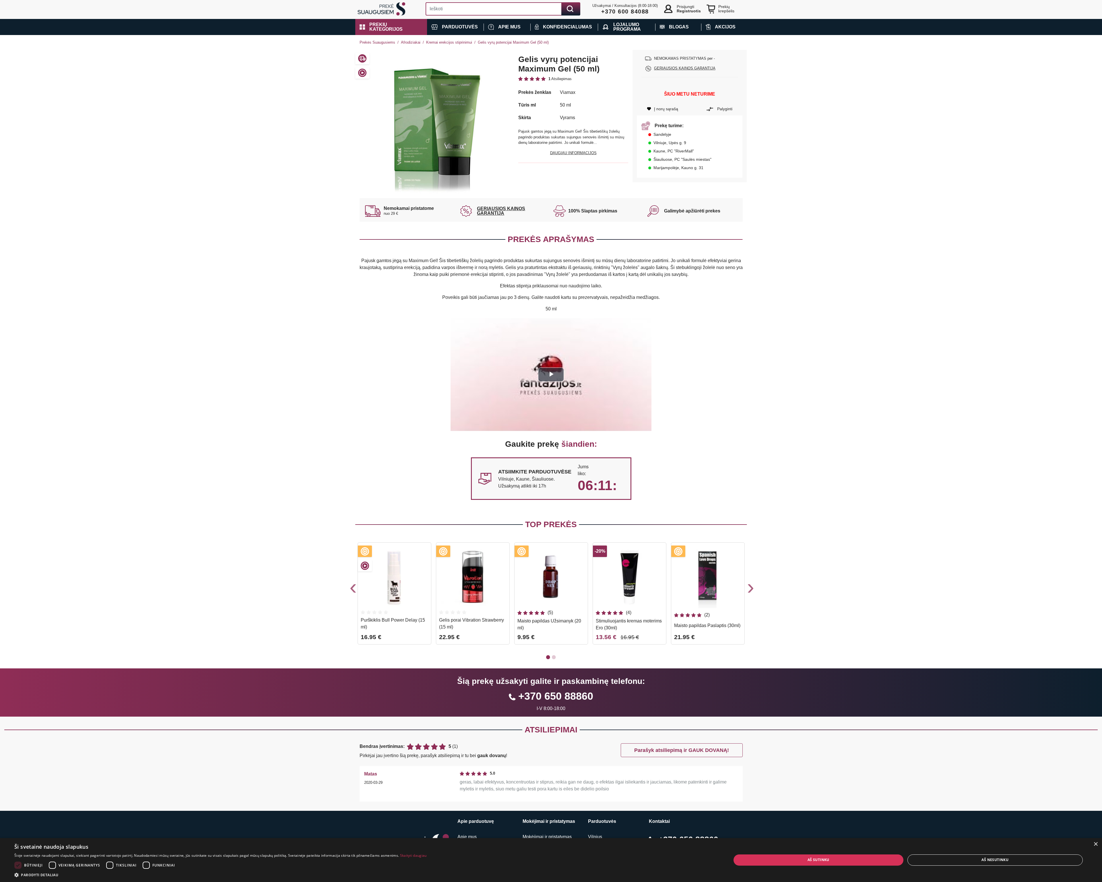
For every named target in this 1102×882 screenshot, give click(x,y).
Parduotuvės (602, 821)
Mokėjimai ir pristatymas (547, 836)
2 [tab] (554, 657)
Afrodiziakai (410, 42)
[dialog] (551, 860)
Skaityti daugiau (413, 855)
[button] (391, 27)
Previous (352, 589)
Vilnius (595, 836)
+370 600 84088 (625, 11)
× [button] (1095, 844)
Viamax (567, 92)
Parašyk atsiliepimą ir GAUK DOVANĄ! (681, 750)
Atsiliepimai (551, 729)
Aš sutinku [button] (818, 859)
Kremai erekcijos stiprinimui (449, 42)
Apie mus (467, 836)
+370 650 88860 (555, 696)
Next (750, 589)
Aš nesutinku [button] (994, 859)
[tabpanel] (394, 595)
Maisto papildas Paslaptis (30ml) (707, 625)
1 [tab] (548, 657)
